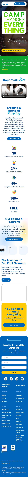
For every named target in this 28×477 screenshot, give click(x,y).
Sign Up (14, 372)
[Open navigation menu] (4, 4)
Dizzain (11, 474)
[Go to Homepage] (7, 4)
